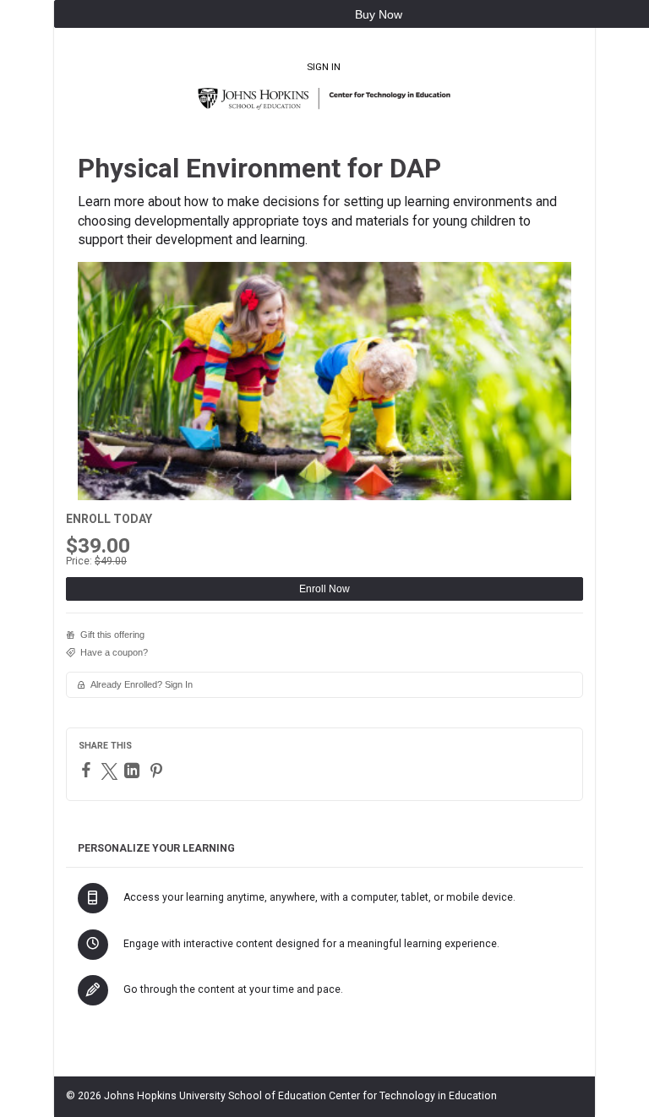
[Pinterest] (158, 770)
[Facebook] (88, 769)
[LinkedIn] (134, 770)
